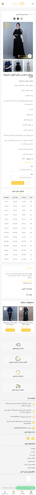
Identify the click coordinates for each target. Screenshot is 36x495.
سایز (32, 174)
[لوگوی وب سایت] (18, 4)
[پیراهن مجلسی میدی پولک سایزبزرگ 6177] (10, 313)
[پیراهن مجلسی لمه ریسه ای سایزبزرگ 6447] (26, 313)
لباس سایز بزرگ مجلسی (22, 14)
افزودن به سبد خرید (17, 183)
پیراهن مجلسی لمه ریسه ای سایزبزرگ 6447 (26, 323)
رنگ (32, 166)
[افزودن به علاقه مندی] (20, 308)
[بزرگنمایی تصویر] (30, 56)
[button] (21, 18)
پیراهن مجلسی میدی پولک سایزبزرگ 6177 (10, 323)
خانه (31, 14)
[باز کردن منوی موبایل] (33, 4)
